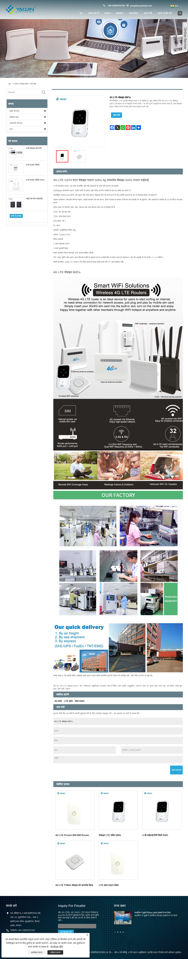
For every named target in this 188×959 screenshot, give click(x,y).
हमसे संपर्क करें (165, 13)
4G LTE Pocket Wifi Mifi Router (72, 835)
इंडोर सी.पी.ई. (15, 111)
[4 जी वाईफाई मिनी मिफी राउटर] (162, 810)
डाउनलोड (133, 13)
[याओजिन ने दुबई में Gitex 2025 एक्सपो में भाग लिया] (122, 917)
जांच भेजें (148, 13)
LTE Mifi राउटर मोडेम (109, 885)
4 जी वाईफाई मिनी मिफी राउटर (155, 835)
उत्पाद (107, 13)
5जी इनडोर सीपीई (32, 165)
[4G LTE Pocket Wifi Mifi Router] (75, 810)
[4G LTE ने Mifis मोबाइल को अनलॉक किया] (75, 860)
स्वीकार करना (55, 952)
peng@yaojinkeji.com (141, 5)
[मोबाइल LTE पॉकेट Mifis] (118, 810)
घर (81, 13)
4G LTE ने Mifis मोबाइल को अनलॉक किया (74, 885)
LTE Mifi (33, 84)
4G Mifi (58, 701)
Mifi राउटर (79, 701)
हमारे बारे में (93, 13)
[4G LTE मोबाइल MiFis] (62, 156)
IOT (11, 129)
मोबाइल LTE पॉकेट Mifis (110, 835)
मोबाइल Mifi (24, 84)
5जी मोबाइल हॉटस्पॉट (34, 148)
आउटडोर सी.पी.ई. (16, 123)
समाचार (119, 13)
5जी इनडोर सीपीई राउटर (35, 180)
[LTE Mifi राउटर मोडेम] (118, 860)
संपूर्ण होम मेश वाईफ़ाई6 (34, 198)
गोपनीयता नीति (56, 946)
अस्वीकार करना (36, 952)
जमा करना (176, 770)
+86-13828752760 (26, 930)
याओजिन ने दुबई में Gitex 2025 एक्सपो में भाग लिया (152, 912)
